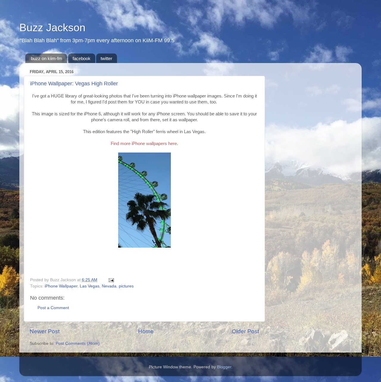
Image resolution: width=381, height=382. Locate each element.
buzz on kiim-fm (46, 58)
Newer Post (45, 331)
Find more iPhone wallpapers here (144, 143)
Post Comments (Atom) (78, 343)
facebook (81, 58)
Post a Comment (53, 308)
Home (146, 331)
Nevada (109, 286)
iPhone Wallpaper (61, 286)
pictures (126, 286)
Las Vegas (89, 286)
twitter (106, 58)
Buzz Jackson (52, 27)
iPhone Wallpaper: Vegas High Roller (74, 84)
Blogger (224, 367)
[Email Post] (110, 280)
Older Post (245, 331)
